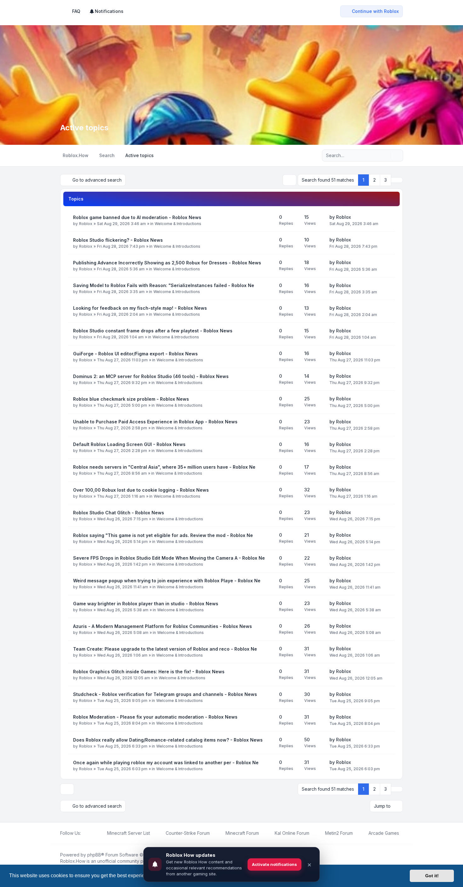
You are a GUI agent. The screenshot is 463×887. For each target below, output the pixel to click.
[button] (397, 180)
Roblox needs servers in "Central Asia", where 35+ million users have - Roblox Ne (164, 467)
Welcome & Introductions (178, 223)
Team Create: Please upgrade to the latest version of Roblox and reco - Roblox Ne (165, 649)
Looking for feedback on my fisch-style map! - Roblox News (140, 308)
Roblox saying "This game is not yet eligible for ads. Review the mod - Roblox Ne (163, 535)
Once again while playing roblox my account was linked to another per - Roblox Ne (166, 762)
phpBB (94, 854)
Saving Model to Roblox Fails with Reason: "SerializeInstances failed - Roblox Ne (163, 285)
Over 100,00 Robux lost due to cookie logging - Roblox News (141, 490)
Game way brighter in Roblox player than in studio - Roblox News (145, 603)
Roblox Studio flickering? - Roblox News (118, 240)
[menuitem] (106, 11)
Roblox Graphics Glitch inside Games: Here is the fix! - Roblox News (149, 671)
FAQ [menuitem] (76, 11)
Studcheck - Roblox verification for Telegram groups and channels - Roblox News (165, 694)
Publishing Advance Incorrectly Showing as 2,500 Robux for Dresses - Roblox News (167, 262)
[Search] (385, 155)
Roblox (85, 223)
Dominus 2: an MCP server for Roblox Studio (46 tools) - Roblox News (151, 376)
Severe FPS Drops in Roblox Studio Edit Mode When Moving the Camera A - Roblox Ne (169, 558)
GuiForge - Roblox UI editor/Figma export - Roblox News (135, 353)
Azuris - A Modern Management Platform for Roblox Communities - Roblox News (162, 626)
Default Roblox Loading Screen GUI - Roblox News (129, 444)
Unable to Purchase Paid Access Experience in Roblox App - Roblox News (155, 421)
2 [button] (374, 180)
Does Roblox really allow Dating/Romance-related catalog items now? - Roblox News (168, 740)
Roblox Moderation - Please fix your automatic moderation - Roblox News (155, 717)
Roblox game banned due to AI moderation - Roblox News (137, 217)
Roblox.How (72, 861)
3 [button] (385, 180)
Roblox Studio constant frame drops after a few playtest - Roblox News (152, 330)
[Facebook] (84, 833)
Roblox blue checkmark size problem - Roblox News (131, 399)
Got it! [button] (432, 875)
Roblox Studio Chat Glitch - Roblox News (118, 512)
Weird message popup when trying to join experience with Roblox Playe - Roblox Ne (166, 580)
